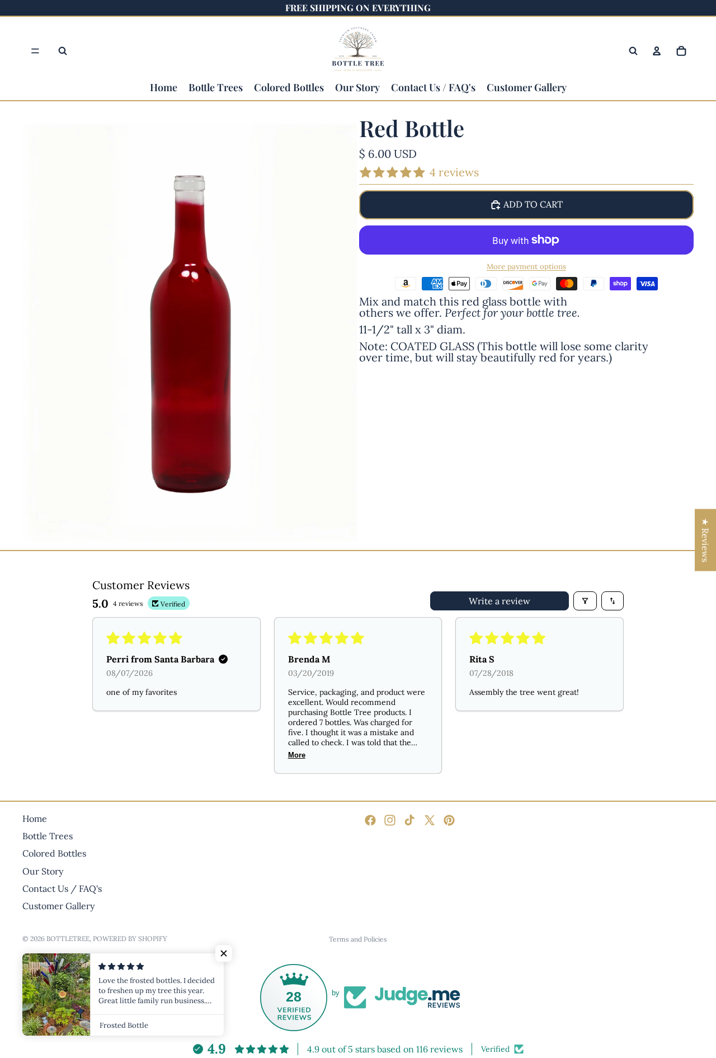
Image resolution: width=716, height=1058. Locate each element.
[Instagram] (390, 820)
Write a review (499, 600)
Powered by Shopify (130, 938)
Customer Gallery (58, 905)
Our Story (42, 870)
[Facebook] (370, 820)
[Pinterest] (449, 820)
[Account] (656, 51)
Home (34, 818)
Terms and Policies (358, 939)
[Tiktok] (409, 820)
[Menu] (35, 51)
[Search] (62, 51)
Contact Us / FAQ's (62, 888)
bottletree (68, 938)
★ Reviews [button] (705, 540)
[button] (223, 953)
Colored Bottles (54, 853)
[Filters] (585, 600)
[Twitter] (429, 820)
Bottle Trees (47, 835)
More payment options (526, 266)
